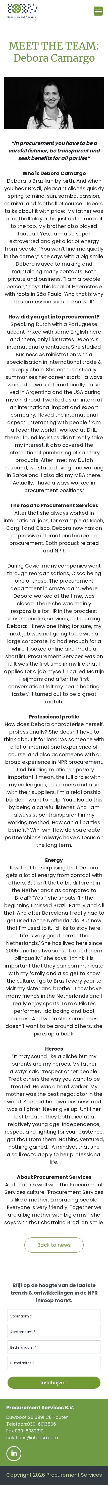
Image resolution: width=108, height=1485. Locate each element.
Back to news (54, 1245)
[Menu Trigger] (98, 11)
